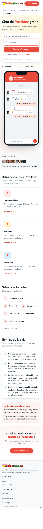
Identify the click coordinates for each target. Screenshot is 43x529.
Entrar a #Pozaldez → (22, 49)
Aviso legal (6, 502)
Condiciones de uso (9, 506)
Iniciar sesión (24, 54)
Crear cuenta (32, 3)
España (12, 10)
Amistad (5, 493)
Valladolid (34, 10)
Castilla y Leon (23, 10)
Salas (4, 10)
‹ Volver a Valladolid (9, 328)
